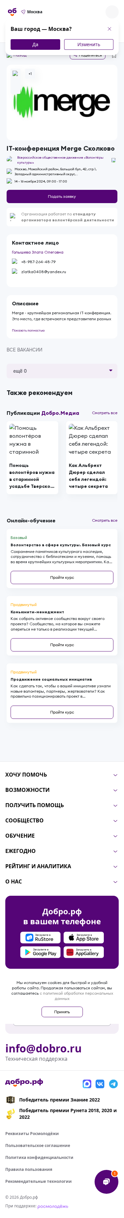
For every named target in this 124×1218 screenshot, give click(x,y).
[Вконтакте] (100, 1084)
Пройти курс (62, 577)
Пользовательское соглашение (37, 1145)
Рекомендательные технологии (38, 1181)
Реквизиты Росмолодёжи (32, 1133)
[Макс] (87, 1084)
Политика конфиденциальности (39, 1157)
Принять (62, 1011)
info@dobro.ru (43, 1048)
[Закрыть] (109, 29)
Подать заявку (62, 196)
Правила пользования (28, 1169)
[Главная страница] (12, 12)
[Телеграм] (113, 1084)
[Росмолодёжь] (52, 1206)
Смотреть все (104, 412)
